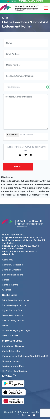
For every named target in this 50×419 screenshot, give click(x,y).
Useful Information (11, 351)
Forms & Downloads (13, 315)
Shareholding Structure (14, 305)
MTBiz (5, 325)
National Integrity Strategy (16, 330)
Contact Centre (10, 285)
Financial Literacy (11, 361)
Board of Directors (11, 270)
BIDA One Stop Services (15, 371)
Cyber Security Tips (12, 310)
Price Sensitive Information (16, 300)
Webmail (6, 290)
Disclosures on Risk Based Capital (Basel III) (25, 356)
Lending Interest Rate (13, 366)
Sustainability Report (13, 320)
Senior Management (12, 275)
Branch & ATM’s (10, 335)
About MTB (7, 260)
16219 (23, 1)
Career (5, 280)
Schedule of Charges (13, 346)
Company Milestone (12, 265)
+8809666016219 (35, 1)
